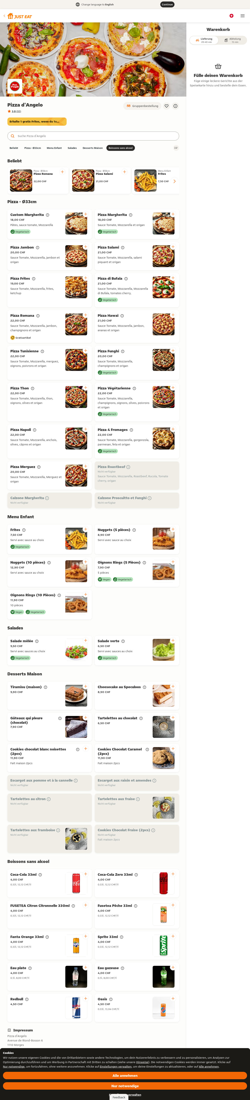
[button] (17, 16)
